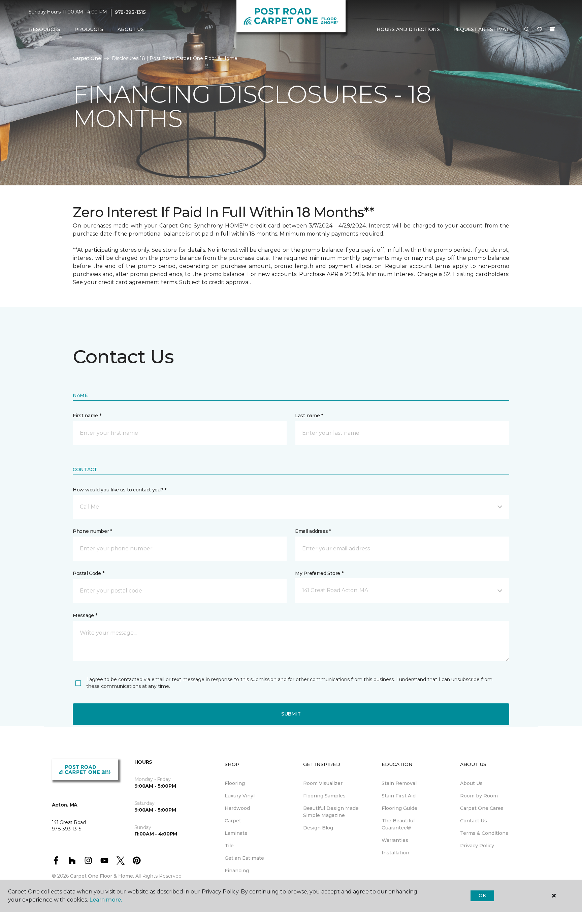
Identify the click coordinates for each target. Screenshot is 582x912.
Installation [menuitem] (395, 853)
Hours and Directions (408, 29)
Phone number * (92, 531)
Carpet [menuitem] (233, 821)
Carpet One (87, 58)
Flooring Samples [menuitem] (324, 796)
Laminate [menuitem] (236, 833)
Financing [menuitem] (237, 871)
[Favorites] (539, 29)
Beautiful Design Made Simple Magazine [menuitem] (331, 811)
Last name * (309, 415)
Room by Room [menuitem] (479, 796)
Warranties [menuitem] (395, 840)
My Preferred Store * (319, 573)
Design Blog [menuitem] (318, 828)
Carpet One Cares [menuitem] (482, 808)
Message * (85, 615)
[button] (526, 29)
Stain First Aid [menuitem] (399, 796)
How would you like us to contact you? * (119, 489)
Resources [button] (44, 29)
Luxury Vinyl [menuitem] (240, 796)
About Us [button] (131, 29)
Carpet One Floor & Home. (102, 876)
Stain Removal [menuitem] (399, 783)
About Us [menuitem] (471, 783)
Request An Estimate (483, 29)
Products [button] (88, 29)
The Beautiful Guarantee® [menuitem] (398, 824)
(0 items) (552, 29)
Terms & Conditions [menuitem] (484, 833)
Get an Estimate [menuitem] (244, 858)
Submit (291, 714)
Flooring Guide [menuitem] (399, 808)
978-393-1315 (130, 12)
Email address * (313, 531)
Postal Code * (88, 573)
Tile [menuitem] (229, 846)
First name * (87, 415)
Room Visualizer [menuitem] (323, 783)
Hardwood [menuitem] (237, 808)
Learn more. (105, 899)
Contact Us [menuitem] (473, 821)
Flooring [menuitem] (235, 783)
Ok (482, 895)
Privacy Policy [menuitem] (477, 846)
